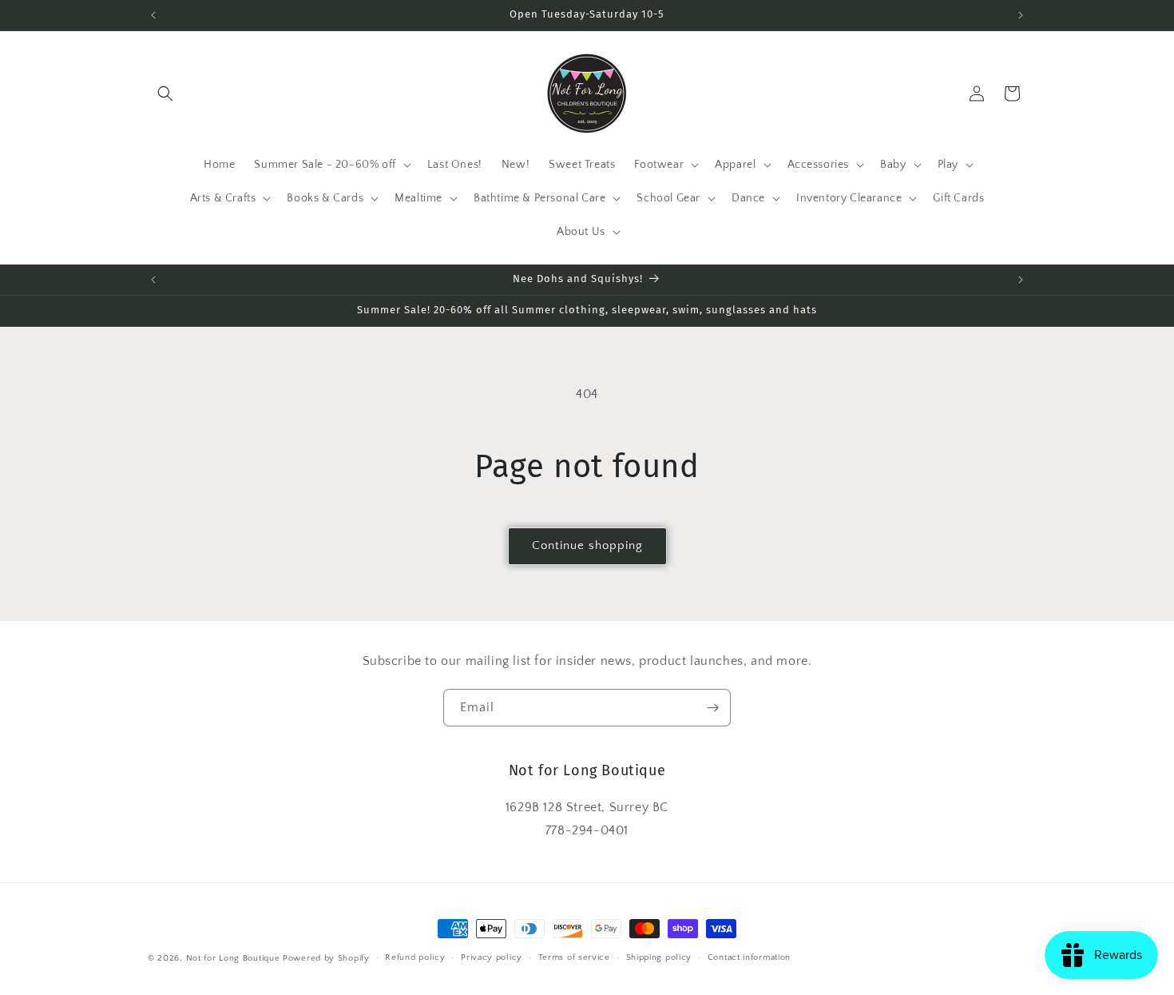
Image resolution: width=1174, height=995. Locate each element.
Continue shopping (587, 545)
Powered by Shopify (326, 958)
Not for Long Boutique (233, 958)
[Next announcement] (1020, 15)
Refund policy (415, 957)
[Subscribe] (712, 707)
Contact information (749, 957)
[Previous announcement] (153, 15)
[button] (165, 93)
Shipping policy (659, 957)
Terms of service (574, 957)
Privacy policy (491, 957)
